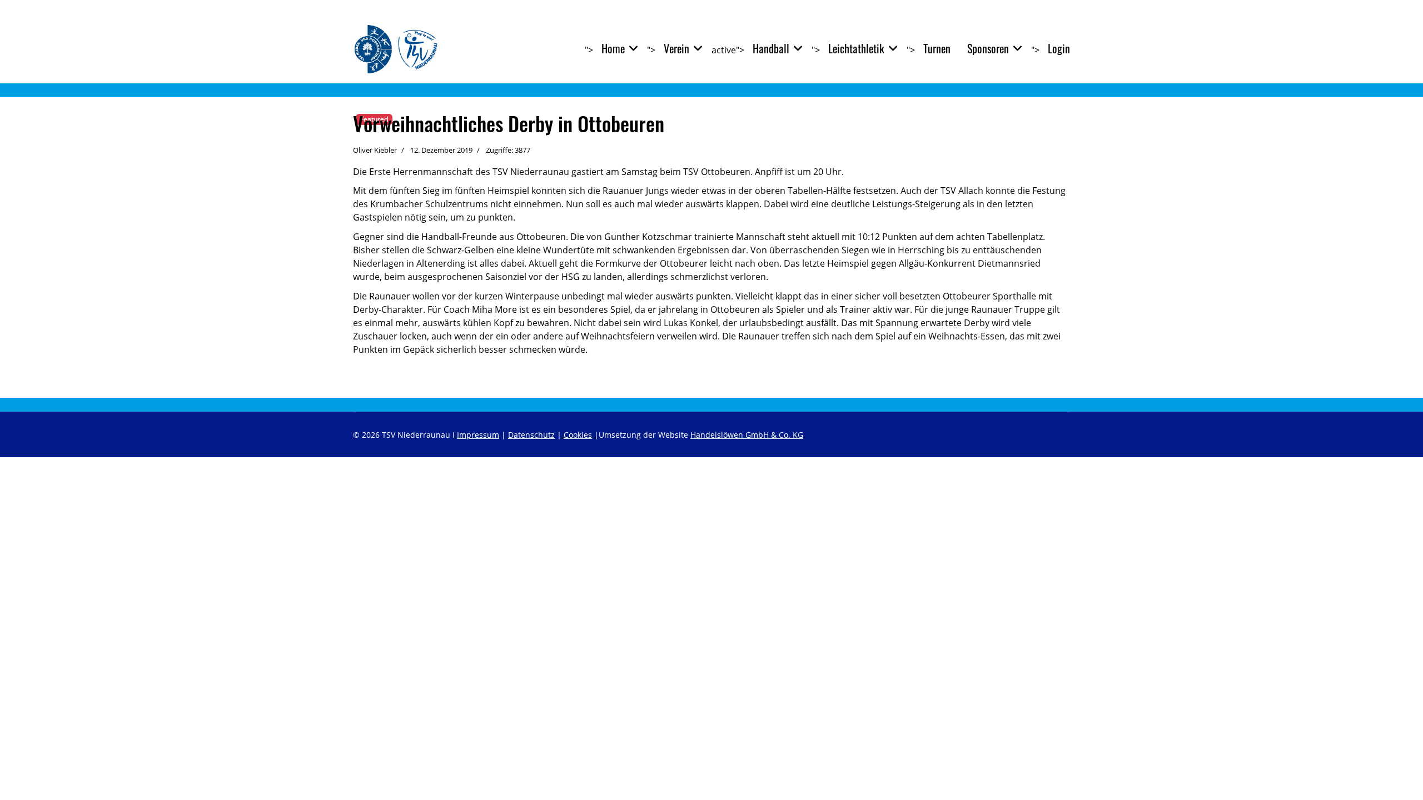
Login (1059, 48)
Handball (771, 48)
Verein (676, 48)
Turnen (937, 48)
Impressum (478, 434)
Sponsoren (988, 48)
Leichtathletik (856, 48)
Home (613, 48)
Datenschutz (531, 434)
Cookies (578, 434)
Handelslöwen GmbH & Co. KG (746, 434)
